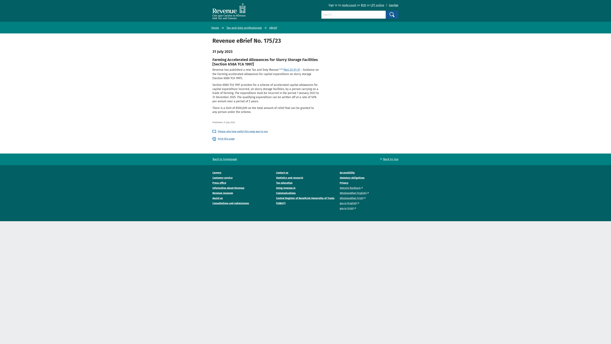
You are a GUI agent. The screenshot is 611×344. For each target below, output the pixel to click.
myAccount (349, 5)
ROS (363, 5)
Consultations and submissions (230, 203)
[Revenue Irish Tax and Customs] (229, 11)
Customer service (222, 177)
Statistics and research (289, 177)
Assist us (217, 198)
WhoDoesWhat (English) (353, 193)
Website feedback (350, 188)
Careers (216, 172)
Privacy (344, 182)
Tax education (284, 182)
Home (215, 28)
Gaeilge (393, 5)
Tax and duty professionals (244, 28)
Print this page (226, 138)
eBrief (273, 28)
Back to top (390, 159)
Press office (219, 182)
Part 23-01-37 (292, 70)
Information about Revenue (228, 188)
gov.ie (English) (348, 203)
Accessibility (347, 172)
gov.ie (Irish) (347, 208)
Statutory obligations (352, 177)
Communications (286, 193)
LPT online (377, 5)
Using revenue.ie (285, 188)
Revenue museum (222, 193)
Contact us (282, 172)
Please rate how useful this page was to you (243, 131)
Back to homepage (225, 159)
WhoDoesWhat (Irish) (351, 198)
